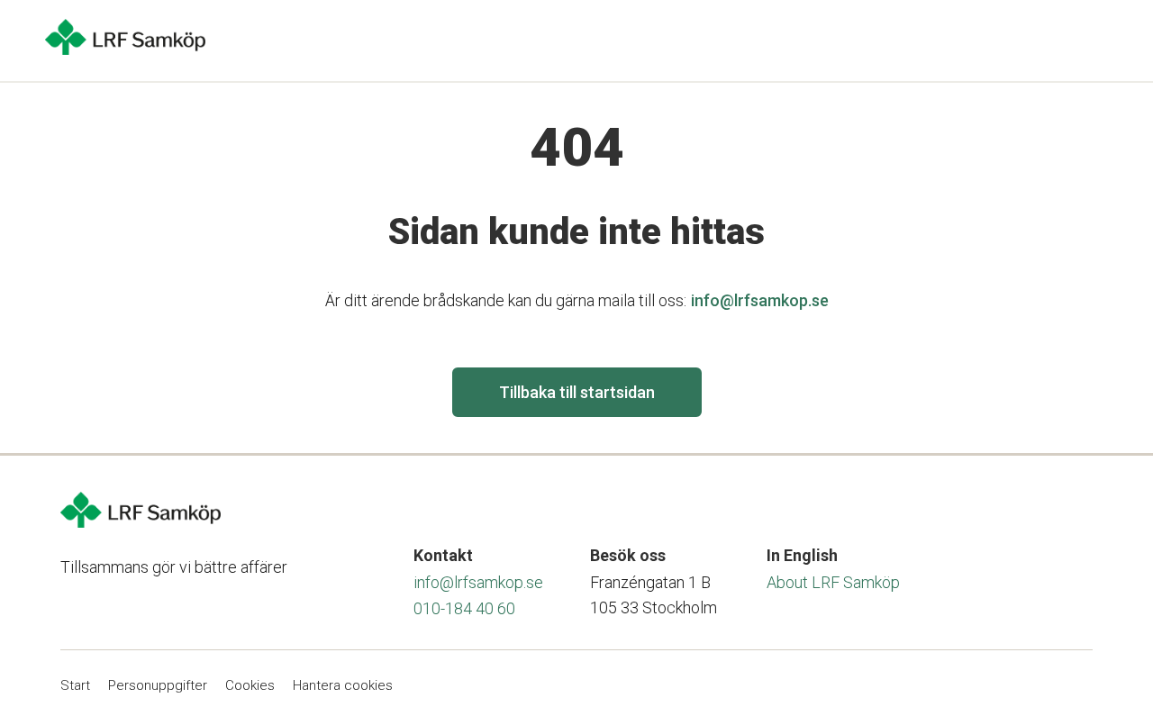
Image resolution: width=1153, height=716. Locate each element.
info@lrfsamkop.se (760, 300)
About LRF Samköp (833, 582)
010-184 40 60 (464, 608)
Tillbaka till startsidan (577, 392)
